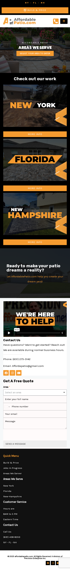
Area (6, 386)
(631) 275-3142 (21, 359)
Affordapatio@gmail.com (28, 365)
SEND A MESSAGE (16, 443)
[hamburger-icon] (64, 21)
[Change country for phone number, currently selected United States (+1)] (7, 406)
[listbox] (35, 392)
